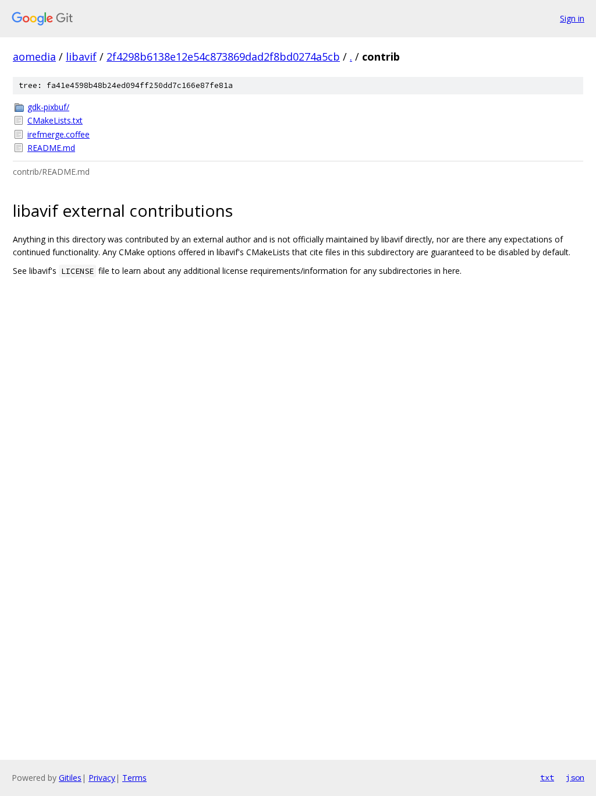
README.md (51, 147)
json (575, 777)
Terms (134, 777)
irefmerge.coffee (58, 134)
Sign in (572, 18)
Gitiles (70, 777)
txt (547, 777)
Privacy (101, 777)
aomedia (34, 57)
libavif (81, 57)
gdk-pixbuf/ (48, 106)
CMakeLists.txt (55, 120)
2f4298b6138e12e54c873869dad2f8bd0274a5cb (223, 57)
